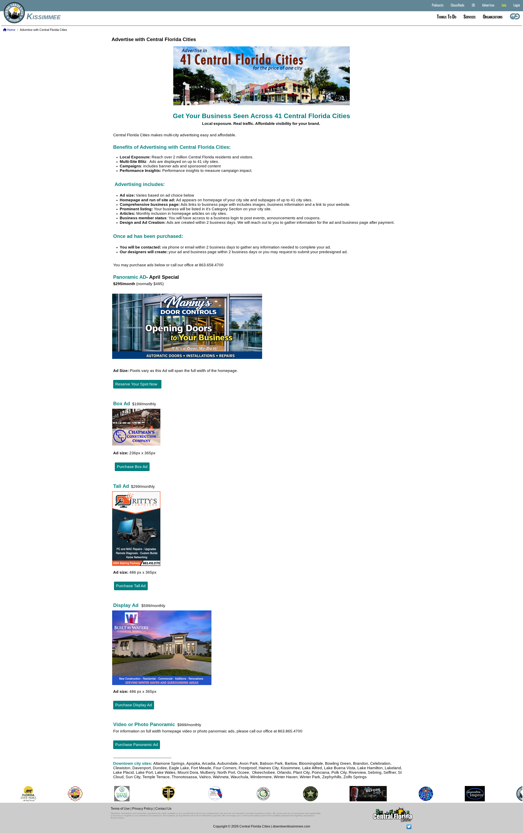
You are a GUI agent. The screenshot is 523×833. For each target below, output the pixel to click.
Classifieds (457, 5)
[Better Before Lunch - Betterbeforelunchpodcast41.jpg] (355, 793)
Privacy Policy (142, 808)
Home (10, 29)
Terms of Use (120, 808)
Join (503, 5)
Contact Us (163, 808)
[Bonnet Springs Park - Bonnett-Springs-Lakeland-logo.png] (109, 793)
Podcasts (438, 5)
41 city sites (207, 161)
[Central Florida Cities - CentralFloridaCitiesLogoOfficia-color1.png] (511, 793)
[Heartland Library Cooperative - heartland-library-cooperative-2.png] (203, 793)
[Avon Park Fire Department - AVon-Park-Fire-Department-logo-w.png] (63, 793)
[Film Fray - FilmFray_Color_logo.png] (156, 793)
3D (473, 5)
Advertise (488, 5)
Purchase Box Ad (132, 467)
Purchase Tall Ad (131, 586)
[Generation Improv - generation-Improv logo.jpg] (463, 793)
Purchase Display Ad (133, 705)
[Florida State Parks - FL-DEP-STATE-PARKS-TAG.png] (15, 793)
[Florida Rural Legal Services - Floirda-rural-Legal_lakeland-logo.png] (251, 793)
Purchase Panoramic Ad (136, 744)
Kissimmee (44, 16)
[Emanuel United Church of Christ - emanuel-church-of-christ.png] (413, 793)
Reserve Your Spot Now (137, 384)
